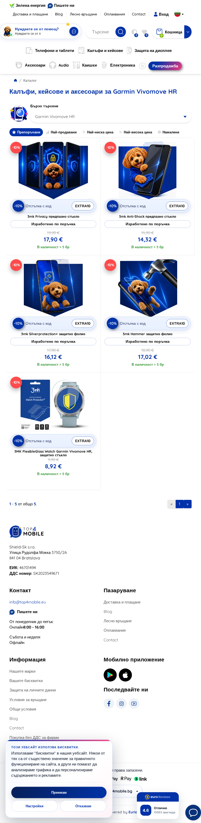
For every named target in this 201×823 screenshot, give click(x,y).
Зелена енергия (31, 5)
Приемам (59, 792)
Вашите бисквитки (26, 680)
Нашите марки (22, 671)
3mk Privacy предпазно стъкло (53, 216)
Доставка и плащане (30, 14)
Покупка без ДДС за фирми (34, 737)
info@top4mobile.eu (27, 602)
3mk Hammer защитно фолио (147, 334)
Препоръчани (28, 132)
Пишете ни (64, 5)
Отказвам (83, 806)
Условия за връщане (28, 699)
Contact (139, 14)
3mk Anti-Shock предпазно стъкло (147, 216)
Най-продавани (64, 132)
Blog (59, 14)
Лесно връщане (83, 14)
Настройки (34, 806)
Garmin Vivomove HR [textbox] (55, 116)
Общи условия (22, 709)
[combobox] (111, 116)
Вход (164, 14)
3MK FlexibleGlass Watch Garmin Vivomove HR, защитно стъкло (53, 453)
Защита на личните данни (32, 690)
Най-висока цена (138, 132)
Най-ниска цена (100, 132)
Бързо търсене (44, 106)
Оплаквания (114, 14)
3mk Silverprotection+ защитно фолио (53, 334)
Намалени (171, 132)
